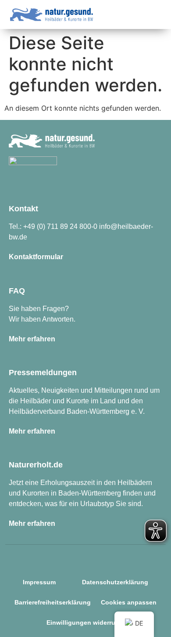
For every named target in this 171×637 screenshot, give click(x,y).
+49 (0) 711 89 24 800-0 (60, 226)
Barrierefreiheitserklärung (52, 602)
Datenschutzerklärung (115, 582)
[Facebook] (78, 556)
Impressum (39, 582)
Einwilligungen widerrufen (85, 622)
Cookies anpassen (129, 602)
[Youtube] (110, 556)
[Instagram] (61, 556)
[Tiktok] (94, 556)
